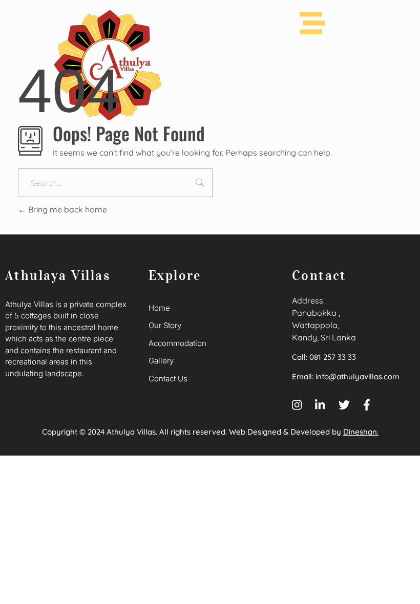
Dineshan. (361, 432)
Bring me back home (66, 209)
